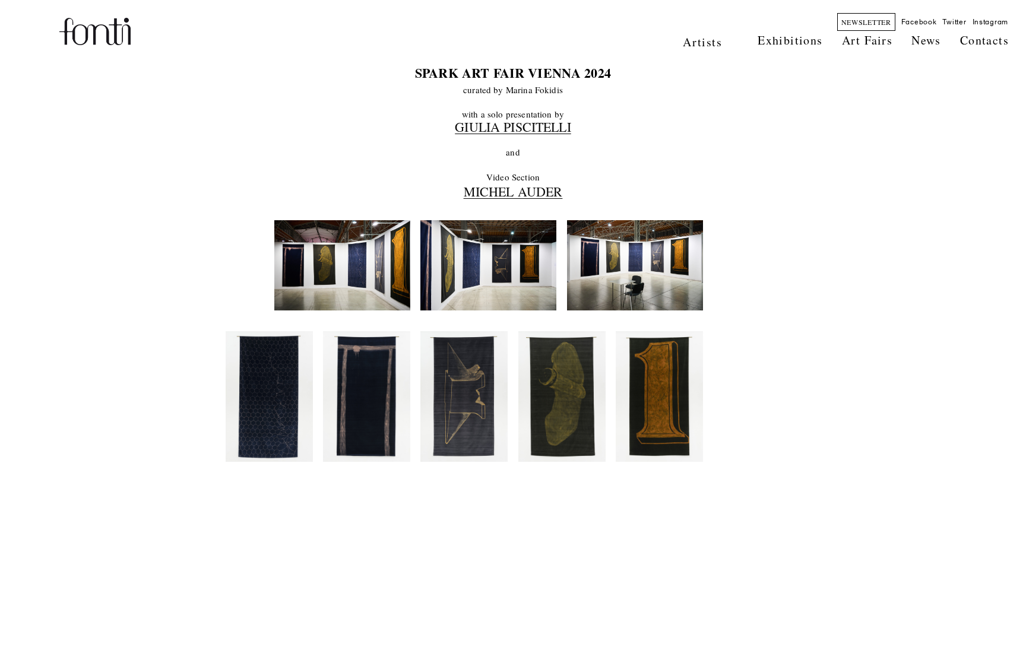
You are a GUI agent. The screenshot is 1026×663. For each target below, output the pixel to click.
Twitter (954, 22)
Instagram (990, 22)
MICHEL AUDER (513, 191)
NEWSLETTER (866, 22)
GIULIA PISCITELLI (513, 126)
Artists (702, 42)
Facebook (919, 22)
